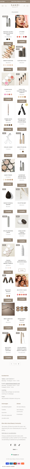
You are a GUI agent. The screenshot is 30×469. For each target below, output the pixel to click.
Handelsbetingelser (7, 406)
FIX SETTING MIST (22, 203)
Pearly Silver (6, 268)
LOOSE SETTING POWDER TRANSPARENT (22, 232)
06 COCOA (9, 296)
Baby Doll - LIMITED (5, 94)
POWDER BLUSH (8, 89)
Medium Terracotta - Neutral (10, 180)
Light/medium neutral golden (21, 97)
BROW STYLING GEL (21, 147)
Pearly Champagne (8, 268)
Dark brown (11, 125)
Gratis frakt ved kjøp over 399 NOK (16, 1)
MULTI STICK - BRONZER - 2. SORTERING (8, 349)
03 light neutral (8, 65)
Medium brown (7, 125)
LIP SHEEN (21, 31)
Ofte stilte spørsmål (7, 415)
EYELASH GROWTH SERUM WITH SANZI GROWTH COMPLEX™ (22, 349)
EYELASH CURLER (8, 147)
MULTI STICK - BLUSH (22, 290)
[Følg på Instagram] (15, 445)
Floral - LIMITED (17, 37)
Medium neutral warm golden (23, 97)
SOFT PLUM (26, 294)
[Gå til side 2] (18, 363)
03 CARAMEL (7, 296)
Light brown (5, 125)
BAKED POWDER (8, 175)
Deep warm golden (25, 97)
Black (7, 39)
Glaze (21, 37)
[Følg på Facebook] (11, 445)
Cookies (4, 409)
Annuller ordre (5, 418)
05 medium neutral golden (12, 65)
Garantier (4, 412)
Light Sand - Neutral (6, 180)
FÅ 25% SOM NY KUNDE (8, 466)
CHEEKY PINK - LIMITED (17, 294)
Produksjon (20, 414)
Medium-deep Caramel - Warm (12, 180)
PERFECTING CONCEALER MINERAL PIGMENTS (22, 91)
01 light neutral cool (4, 65)
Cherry (26, 37)
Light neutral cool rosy (19, 97)
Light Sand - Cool (4, 180)
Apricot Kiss (19, 37)
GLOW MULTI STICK (22, 60)
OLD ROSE (24, 294)
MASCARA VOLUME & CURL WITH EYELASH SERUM (8, 33)
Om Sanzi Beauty (21, 406)
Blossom (24, 37)
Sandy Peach (11, 94)
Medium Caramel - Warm (8, 180)
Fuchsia (9, 94)
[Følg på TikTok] (19, 445)
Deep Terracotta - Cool (24, 325)
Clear (21, 151)
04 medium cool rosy (10, 65)
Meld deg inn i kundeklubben (9, 433)
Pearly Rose (10, 268)
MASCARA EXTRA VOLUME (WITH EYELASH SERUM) (22, 120)
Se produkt (8, 155)
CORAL (22, 294)
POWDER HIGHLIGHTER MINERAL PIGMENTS (8, 262)
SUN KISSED (20, 294)
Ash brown (9, 125)
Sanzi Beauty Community (20, 410)
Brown (9, 39)
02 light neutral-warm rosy (6, 65)
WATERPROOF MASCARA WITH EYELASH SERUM (22, 177)
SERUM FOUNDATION (8, 60)
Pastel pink (7, 94)
